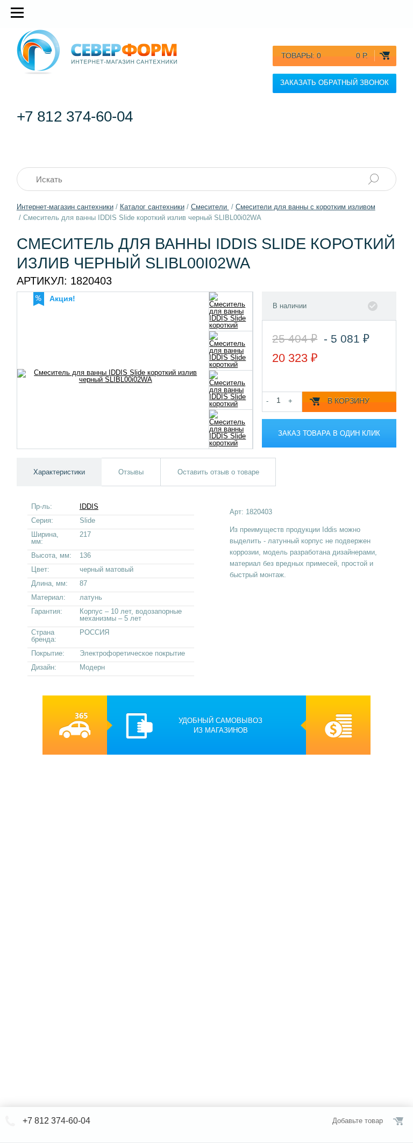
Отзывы (131, 472)
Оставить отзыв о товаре (218, 472)
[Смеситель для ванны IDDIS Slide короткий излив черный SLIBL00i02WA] (231, 311)
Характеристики (59, 472)
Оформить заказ (399, 1121)
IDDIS (89, 506)
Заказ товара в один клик (329, 433)
